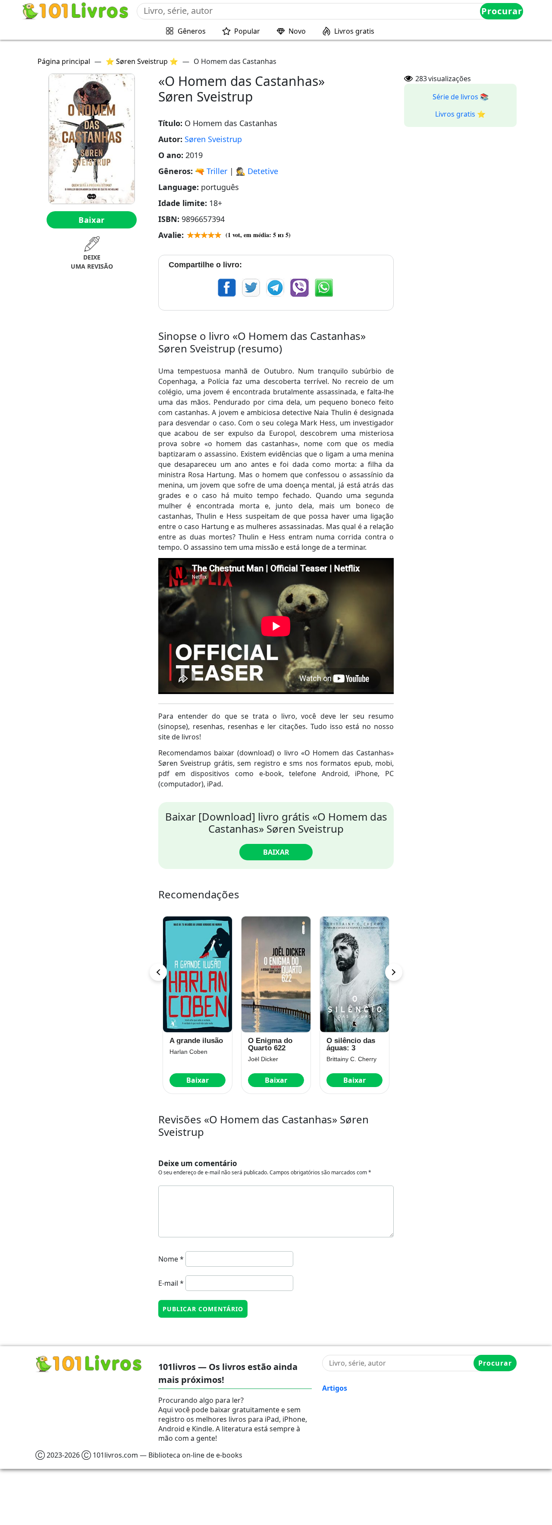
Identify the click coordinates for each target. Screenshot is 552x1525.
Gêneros (192, 31)
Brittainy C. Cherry (351, 1059)
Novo (297, 31)
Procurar (501, 11)
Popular (247, 31)
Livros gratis (354, 31)
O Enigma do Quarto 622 (270, 1044)
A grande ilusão (196, 1040)
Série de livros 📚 (461, 96)
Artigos (334, 1388)
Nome (171, 1259)
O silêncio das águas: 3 (350, 1044)
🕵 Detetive (257, 171)
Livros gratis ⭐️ (460, 114)
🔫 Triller (211, 171)
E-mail (171, 1283)
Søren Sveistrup (213, 139)
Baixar (91, 219)
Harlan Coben (188, 1051)
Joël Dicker (263, 1059)
